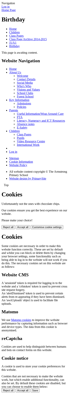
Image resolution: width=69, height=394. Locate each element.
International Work (28, 144)
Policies (21, 106)
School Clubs (25, 93)
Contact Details (26, 79)
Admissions (24, 103)
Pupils (20, 138)
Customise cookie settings (47, 227)
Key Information (19, 100)
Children (14, 32)
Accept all (22, 227)
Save (35, 390)
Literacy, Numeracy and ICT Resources (41, 120)
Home (13, 28)
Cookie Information (21, 161)
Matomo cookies (21, 320)
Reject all (8, 227)
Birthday (14, 46)
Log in (6, 6)
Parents (13, 110)
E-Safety (22, 127)
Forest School (25, 96)
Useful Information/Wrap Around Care (40, 113)
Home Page (9, 10)
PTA (20, 117)
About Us (15, 72)
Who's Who (24, 86)
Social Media (25, 82)
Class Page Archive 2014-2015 (28, 39)
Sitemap (14, 158)
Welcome (22, 75)
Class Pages (16, 35)
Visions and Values (28, 89)
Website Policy (18, 165)
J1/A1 (12, 42)
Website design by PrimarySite (27, 178)
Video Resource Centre (31, 141)
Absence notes (25, 124)
